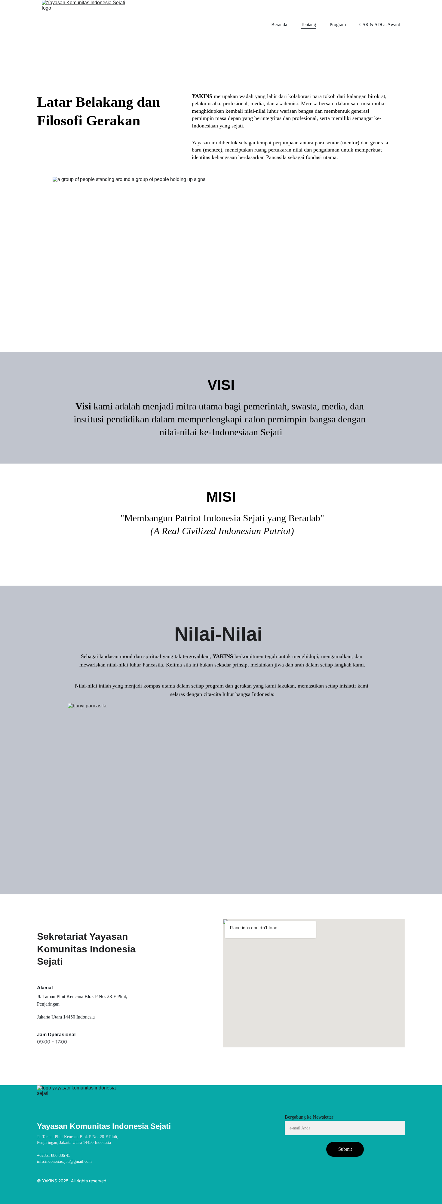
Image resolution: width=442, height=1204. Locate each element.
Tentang (308, 24)
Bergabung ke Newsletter (309, 1117)
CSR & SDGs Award (379, 24)
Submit (345, 1149)
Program (338, 24)
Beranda (279, 24)
